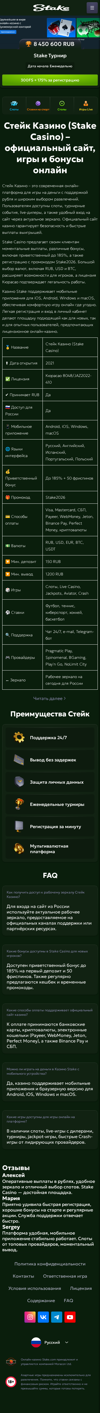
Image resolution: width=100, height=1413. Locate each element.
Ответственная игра (65, 1276)
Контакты (23, 1276)
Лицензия (81, 1288)
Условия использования (34, 1288)
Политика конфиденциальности (50, 1264)
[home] (50, 7)
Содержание (41, 1300)
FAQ (68, 1300)
